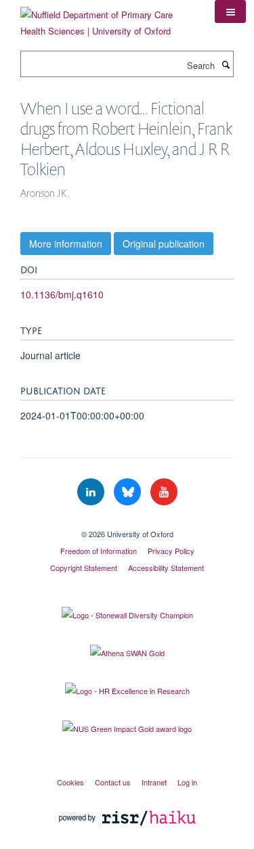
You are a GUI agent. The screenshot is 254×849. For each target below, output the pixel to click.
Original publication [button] (164, 243)
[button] (230, 11)
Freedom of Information (98, 550)
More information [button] (65, 243)
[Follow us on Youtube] (163, 492)
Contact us (113, 782)
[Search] (225, 64)
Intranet (154, 782)
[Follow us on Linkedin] (92, 492)
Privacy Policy (171, 550)
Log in (187, 782)
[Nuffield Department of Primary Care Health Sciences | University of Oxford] (107, 18)
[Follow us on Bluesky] (129, 492)
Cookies (70, 782)
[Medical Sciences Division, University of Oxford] (127, 522)
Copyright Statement (83, 567)
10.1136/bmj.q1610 (62, 294)
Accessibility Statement (166, 567)
